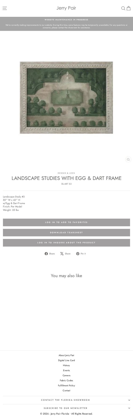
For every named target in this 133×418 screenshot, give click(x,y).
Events (66, 370)
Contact (66, 390)
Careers (66, 375)
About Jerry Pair (66, 355)
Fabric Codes (66, 380)
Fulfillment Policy (66, 385)
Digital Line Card (66, 360)
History (66, 365)
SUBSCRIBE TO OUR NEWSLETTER (65, 408)
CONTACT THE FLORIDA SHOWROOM (65, 400)
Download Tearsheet (66, 232)
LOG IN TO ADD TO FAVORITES (66, 222)
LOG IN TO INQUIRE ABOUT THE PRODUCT (66, 242)
